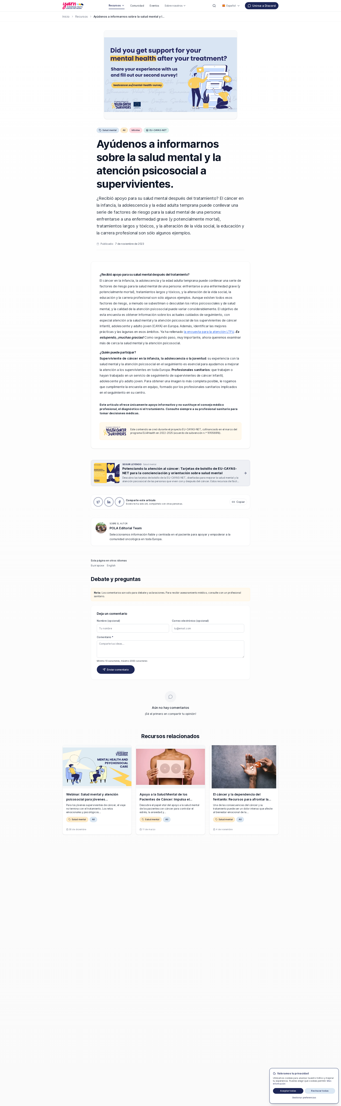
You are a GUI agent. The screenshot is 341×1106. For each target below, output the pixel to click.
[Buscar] (214, 5)
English (111, 565)
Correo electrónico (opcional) (190, 620)
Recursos (115, 5)
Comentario (105, 637)
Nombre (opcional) (108, 620)
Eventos (154, 5)
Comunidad (137, 5)
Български (97, 565)
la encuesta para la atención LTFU (209, 332)
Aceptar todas (288, 1090)
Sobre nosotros (173, 5)
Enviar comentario (118, 669)
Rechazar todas (320, 1090)
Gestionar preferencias (304, 1097)
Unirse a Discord (264, 5)
